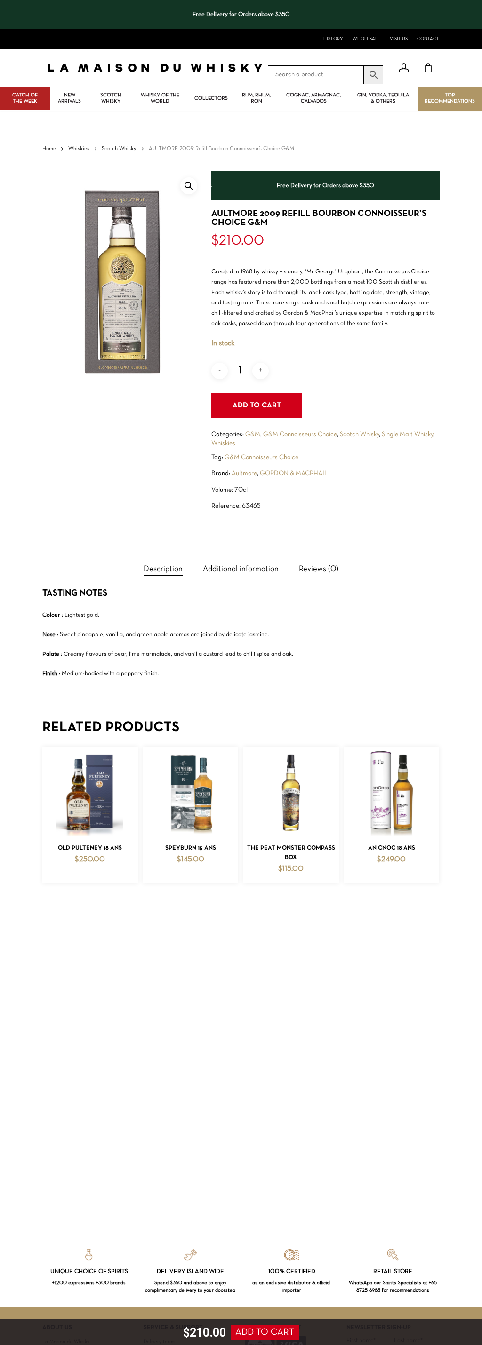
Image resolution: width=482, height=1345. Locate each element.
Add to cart (257, 405)
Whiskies (78, 148)
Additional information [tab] (241, 569)
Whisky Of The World (160, 98)
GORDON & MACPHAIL (294, 473)
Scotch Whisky (110, 98)
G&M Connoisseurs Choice (300, 434)
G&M (252, 434)
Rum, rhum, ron (256, 98)
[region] (241, 14)
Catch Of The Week (25, 98)
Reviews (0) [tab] (318, 569)
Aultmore (244, 473)
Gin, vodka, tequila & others (383, 98)
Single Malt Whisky (407, 434)
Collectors (211, 98)
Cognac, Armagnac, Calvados (313, 98)
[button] (188, 185)
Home (49, 148)
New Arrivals (69, 98)
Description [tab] (163, 569)
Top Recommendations (450, 98)
